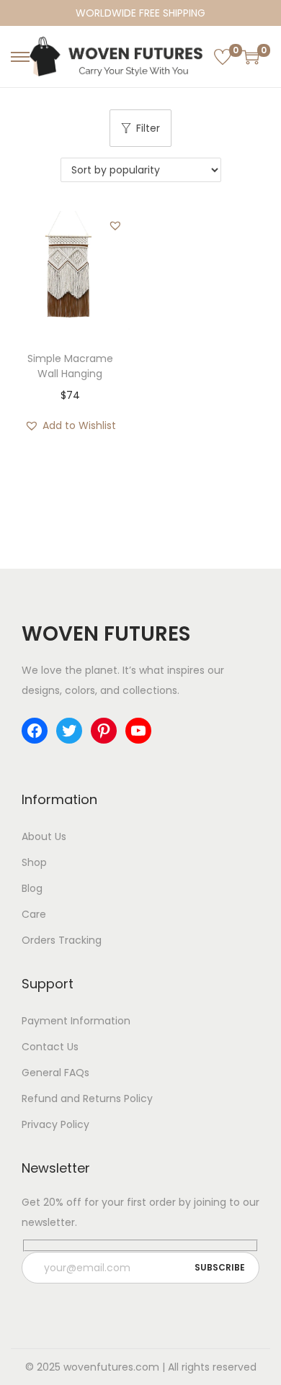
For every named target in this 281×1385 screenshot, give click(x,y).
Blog (32, 888)
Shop (34, 862)
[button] (115, 225)
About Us (44, 836)
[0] (222, 57)
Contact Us (50, 1046)
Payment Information (76, 1021)
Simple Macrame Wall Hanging (70, 366)
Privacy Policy (55, 1124)
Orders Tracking (62, 940)
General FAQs (55, 1072)
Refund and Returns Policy (87, 1098)
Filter (148, 128)
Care (34, 914)
